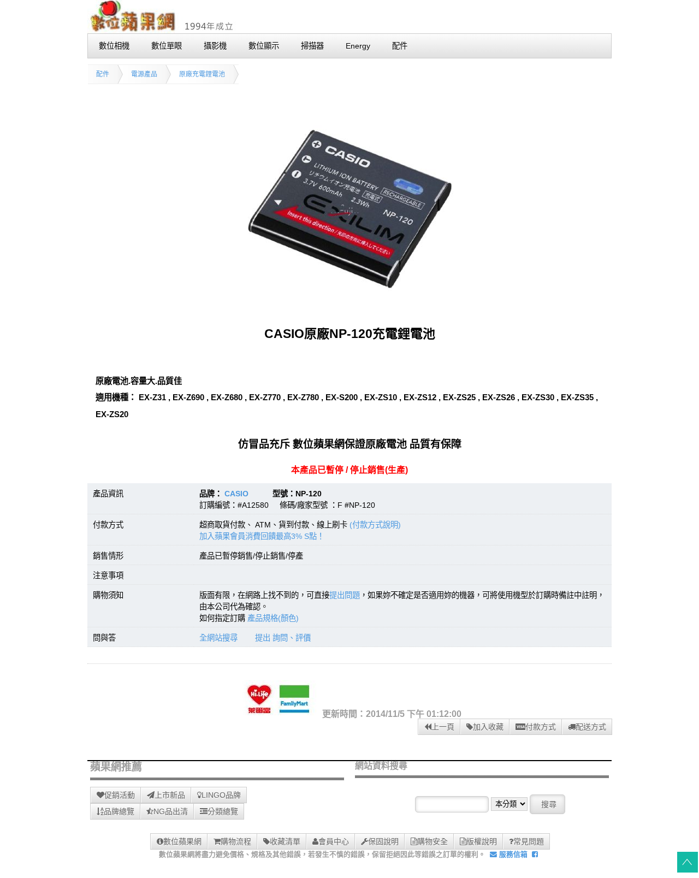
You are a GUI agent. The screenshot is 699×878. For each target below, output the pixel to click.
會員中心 (333, 841)
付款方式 (540, 726)
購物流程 (236, 841)
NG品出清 (170, 811)
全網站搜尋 (218, 637)
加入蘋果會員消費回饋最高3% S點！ (261, 536)
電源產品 (144, 74)
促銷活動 (119, 795)
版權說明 (481, 841)
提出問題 (344, 595)
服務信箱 (512, 854)
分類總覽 (223, 811)
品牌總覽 (119, 811)
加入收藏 (488, 726)
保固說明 (383, 841)
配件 (102, 74)
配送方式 (591, 726)
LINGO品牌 (221, 795)
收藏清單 (285, 841)
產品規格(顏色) (273, 618)
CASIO (236, 493)
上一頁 (442, 726)
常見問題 (528, 841)
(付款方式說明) (375, 524)
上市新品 (170, 795)
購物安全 (432, 841)
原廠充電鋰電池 (202, 74)
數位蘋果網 (182, 841)
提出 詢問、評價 (283, 637)
